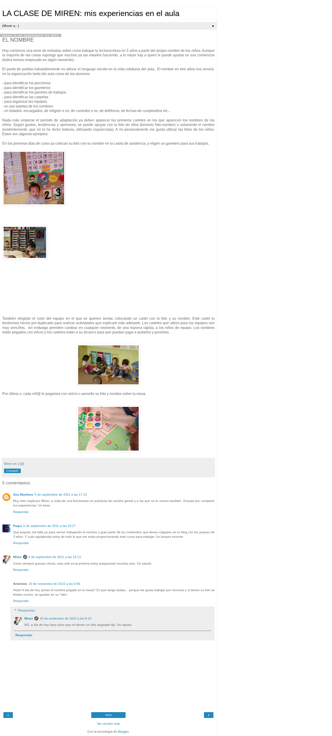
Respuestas (26, 610)
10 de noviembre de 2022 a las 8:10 (65, 618)
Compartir (12, 470)
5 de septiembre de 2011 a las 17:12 (61, 494)
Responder (21, 512)
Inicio (108, 715)
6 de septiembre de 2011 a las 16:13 (54, 557)
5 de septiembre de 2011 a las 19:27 (49, 526)
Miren (17, 557)
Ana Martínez (23, 494)
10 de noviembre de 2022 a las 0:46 (54, 584)
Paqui (17, 526)
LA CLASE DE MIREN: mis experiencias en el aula (90, 13)
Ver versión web (108, 723)
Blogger (123, 731)
